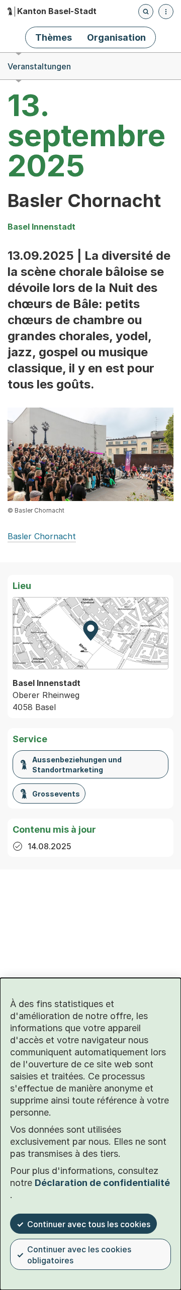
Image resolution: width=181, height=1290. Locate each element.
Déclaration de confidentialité (102, 1182)
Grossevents (56, 793)
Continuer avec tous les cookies (88, 1224)
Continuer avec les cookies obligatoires (79, 1254)
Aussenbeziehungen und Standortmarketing (77, 764)
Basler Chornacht (42, 536)
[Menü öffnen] (165, 11)
